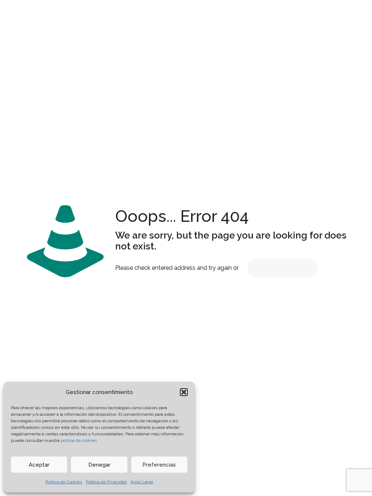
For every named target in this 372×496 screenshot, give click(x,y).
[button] (183, 392)
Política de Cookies (63, 481)
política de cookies (79, 440)
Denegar (99, 465)
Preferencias (159, 465)
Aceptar (39, 465)
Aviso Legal (141, 481)
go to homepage (282, 268)
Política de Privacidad (106, 481)
